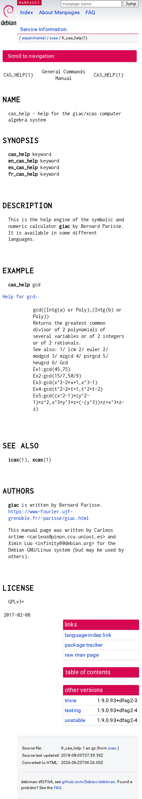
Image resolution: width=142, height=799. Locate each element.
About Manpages (59, 12)
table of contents (88, 672)
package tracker (83, 645)
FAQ (90, 12)
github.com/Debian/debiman (88, 782)
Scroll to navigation (31, 56)
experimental (34, 38)
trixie (70, 700)
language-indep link (88, 635)
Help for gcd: (20, 296)
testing (73, 710)
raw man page (82, 655)
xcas (54, 38)
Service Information (43, 29)
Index (26, 12)
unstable (75, 720)
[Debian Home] (8, 13)
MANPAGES (29, 2)
